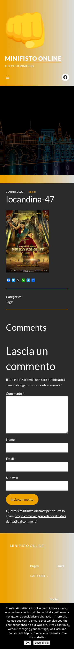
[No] (69, 626)
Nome (11, 439)
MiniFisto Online (33, 58)
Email (11, 458)
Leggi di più (42, 642)
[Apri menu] (7, 77)
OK (28, 642)
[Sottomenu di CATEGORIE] (47, 576)
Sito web (12, 477)
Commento (15, 393)
